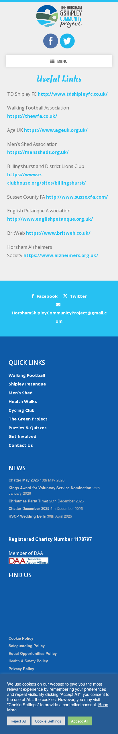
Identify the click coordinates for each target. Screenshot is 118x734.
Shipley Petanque (27, 384)
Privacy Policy (21, 668)
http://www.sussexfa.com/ (77, 197)
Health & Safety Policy (28, 660)
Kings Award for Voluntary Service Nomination (50, 487)
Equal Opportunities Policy (33, 653)
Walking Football (27, 375)
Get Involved (22, 436)
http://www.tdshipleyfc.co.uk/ (73, 94)
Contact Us (21, 445)
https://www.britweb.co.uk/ (58, 233)
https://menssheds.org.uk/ (38, 152)
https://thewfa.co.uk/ (32, 116)
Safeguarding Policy (27, 645)
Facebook (47, 296)
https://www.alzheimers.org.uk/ (60, 255)
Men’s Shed (21, 393)
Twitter (78, 296)
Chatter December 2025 (29, 508)
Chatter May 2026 (24, 480)
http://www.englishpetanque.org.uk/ (50, 219)
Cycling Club (22, 410)
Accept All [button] (79, 721)
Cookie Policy (21, 638)
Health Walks (23, 401)
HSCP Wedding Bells (27, 516)
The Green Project (28, 419)
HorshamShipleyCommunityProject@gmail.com (59, 317)
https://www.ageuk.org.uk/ (56, 130)
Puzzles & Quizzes (28, 427)
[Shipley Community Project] (59, 16)
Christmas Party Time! (28, 501)
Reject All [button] (19, 721)
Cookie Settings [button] (48, 721)
